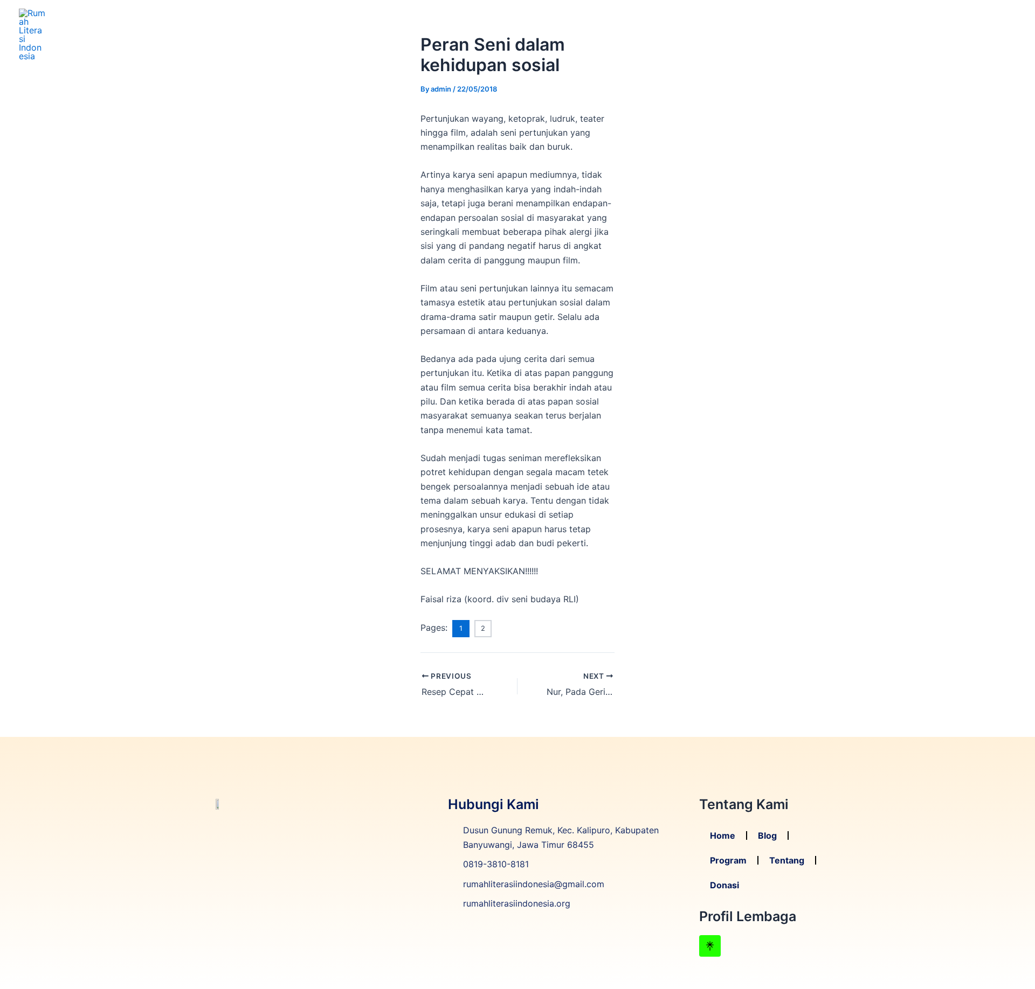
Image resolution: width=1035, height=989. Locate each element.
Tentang (943, 34)
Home (807, 34)
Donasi (993, 34)
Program (890, 34)
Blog (845, 34)
